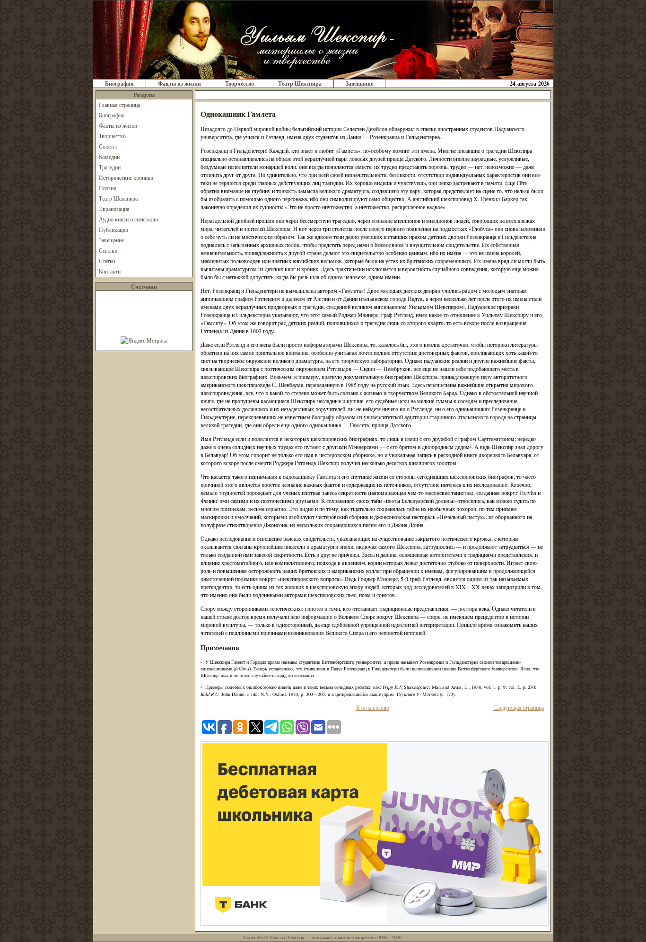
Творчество (239, 83)
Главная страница (119, 104)
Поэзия (107, 188)
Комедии (109, 156)
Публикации (113, 229)
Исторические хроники (126, 177)
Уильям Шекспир (287, 937)
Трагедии (110, 167)
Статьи (107, 260)
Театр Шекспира (300, 83)
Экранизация (114, 208)
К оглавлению (372, 707)
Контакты (110, 271)
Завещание (359, 83)
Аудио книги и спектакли (128, 219)
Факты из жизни (179, 83)
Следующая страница (518, 707)
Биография (119, 83)
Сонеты (108, 146)
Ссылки (108, 250)
